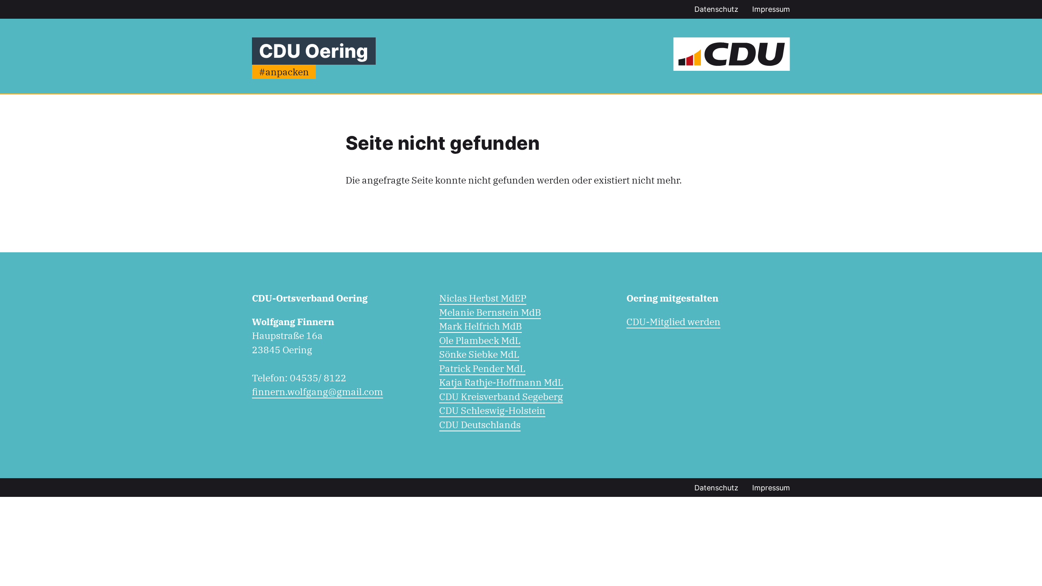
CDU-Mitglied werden (673, 321)
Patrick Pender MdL (482, 368)
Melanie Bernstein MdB (490, 312)
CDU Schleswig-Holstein (492, 410)
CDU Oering (313, 50)
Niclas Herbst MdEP (482, 298)
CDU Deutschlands (480, 424)
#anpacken (284, 72)
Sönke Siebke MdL (479, 354)
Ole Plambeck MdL (480, 340)
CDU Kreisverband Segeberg (501, 396)
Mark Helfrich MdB (480, 326)
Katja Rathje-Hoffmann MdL (501, 382)
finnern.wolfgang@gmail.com (317, 391)
